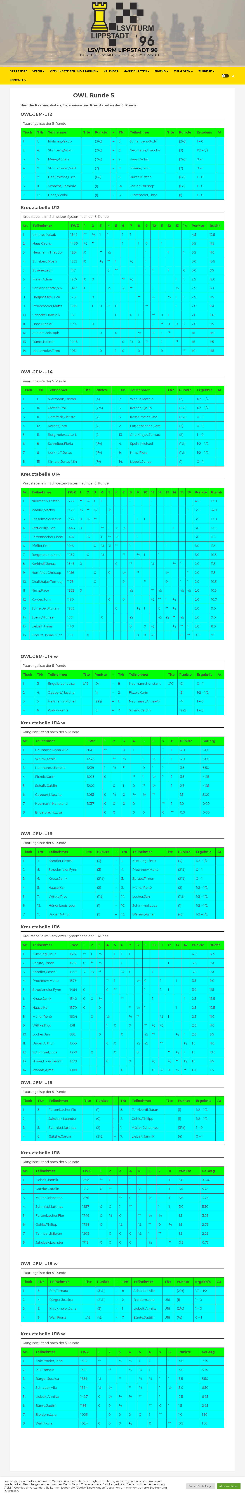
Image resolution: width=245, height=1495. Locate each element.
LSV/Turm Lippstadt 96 (123, 50)
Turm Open (182, 71)
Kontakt (16, 80)
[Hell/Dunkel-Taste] (225, 76)
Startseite (18, 71)
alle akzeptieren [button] (228, 1486)
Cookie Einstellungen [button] (201, 1486)
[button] (233, 75)
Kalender (111, 71)
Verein (37, 71)
